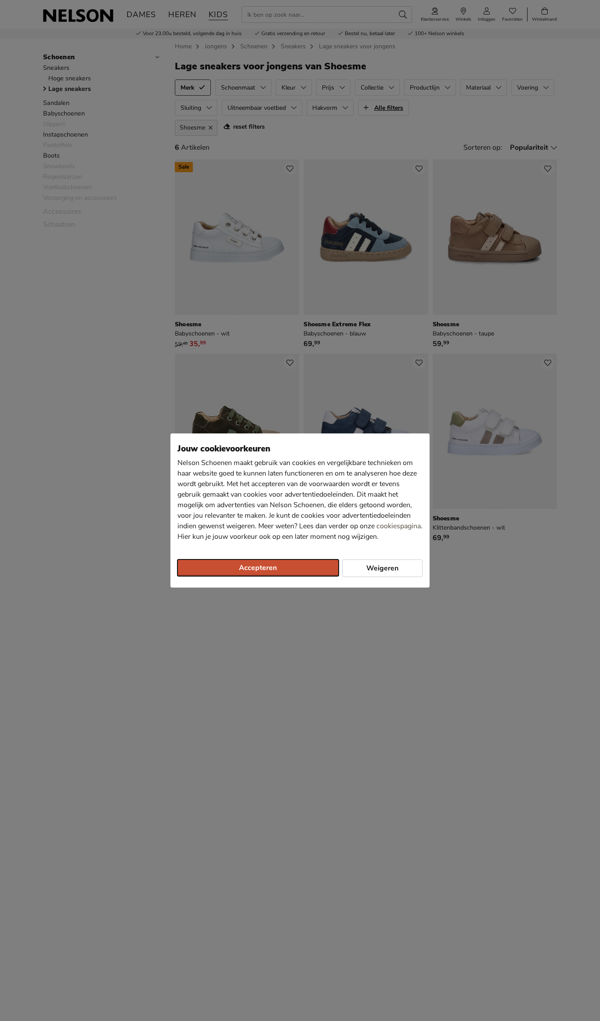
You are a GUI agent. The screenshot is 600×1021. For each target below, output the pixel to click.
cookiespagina (398, 526)
